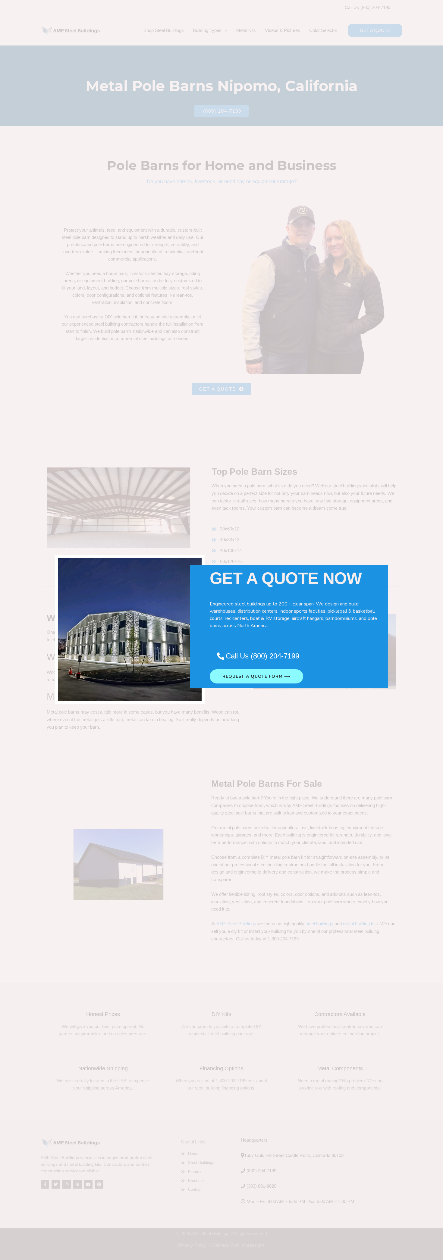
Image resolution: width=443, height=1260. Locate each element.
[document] (221, 630)
